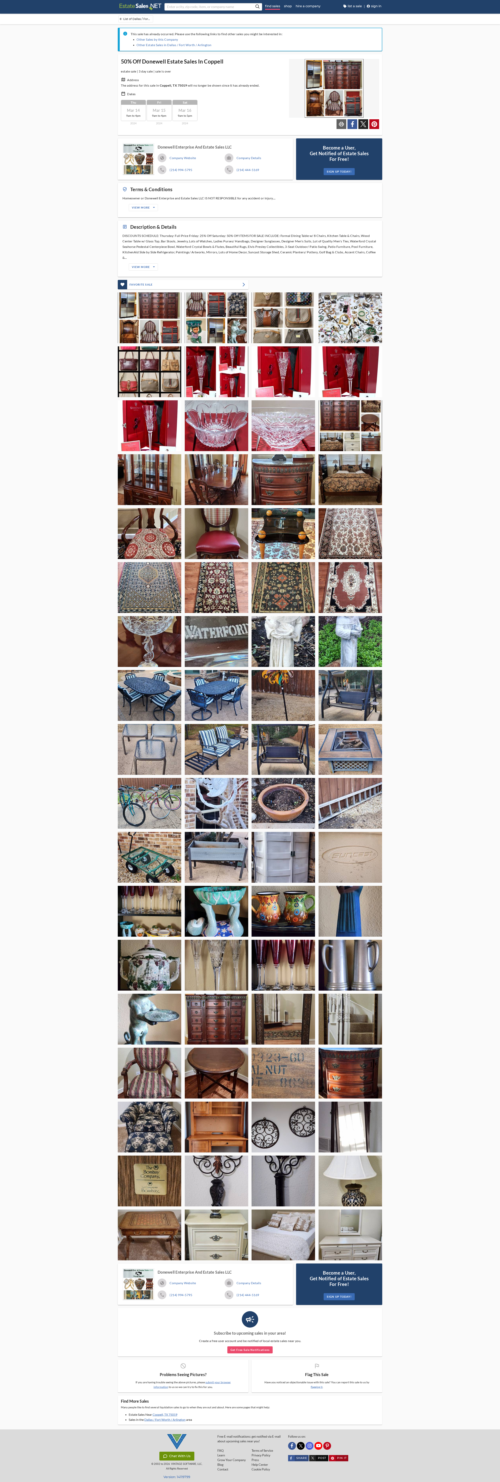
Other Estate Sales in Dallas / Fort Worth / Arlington (174, 45)
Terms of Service (262, 1450)
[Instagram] (309, 1446)
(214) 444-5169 (248, 170)
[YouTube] (318, 1446)
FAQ (220, 1450)
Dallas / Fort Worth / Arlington (165, 1419)
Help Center (260, 1464)
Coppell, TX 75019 (165, 1414)
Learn (221, 1455)
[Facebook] (292, 1446)
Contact (222, 1469)
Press (255, 1460)
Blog (220, 1464)
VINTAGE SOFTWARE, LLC (186, 1463)
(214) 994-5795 (181, 170)
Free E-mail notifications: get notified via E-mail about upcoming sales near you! (249, 1439)
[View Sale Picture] (149, 317)
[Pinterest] (327, 1446)
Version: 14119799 (176, 1477)
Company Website (183, 158)
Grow (231, 1460)
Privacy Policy (261, 1455)
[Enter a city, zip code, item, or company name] (257, 7)
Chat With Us (179, 1456)
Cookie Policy (261, 1469)
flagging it (316, 1387)
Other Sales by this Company (157, 39)
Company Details (249, 158)
